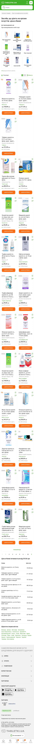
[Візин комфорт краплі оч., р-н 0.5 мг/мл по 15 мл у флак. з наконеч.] (25, 360)
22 (28, 554)
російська (16, 710)
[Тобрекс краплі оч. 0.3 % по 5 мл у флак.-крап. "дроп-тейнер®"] (8, 125)
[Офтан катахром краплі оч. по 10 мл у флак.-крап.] (25, 243)
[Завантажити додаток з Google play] (7, 690)
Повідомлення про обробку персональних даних (13, 718)
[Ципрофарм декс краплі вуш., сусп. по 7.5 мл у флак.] (25, 321)
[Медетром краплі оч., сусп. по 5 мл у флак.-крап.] (25, 516)
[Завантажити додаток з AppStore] (20, 690)
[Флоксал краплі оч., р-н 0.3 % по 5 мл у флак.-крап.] (8, 321)
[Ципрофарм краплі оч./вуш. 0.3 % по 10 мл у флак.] (8, 477)
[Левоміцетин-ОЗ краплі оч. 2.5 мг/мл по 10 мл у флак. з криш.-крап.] (25, 477)
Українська (5, 710)
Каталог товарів (6, 13)
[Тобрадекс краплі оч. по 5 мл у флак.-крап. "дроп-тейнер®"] (25, 86)
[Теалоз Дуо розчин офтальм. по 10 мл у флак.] (8, 166)
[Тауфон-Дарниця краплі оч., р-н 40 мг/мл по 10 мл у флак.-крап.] (8, 282)
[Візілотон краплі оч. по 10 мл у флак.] (8, 86)
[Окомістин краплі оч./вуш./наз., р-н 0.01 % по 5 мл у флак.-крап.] (8, 204)
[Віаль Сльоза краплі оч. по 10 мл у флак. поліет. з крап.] (8, 399)
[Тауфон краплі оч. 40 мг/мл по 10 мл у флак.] (8, 243)
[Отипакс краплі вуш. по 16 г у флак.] (25, 166)
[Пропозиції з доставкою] (2, 79)
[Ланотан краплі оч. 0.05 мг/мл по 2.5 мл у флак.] (8, 438)
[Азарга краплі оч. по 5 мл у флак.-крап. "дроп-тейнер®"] (25, 282)
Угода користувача (6, 715)
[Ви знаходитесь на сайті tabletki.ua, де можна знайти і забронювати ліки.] (9, 2)
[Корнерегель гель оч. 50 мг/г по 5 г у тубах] (25, 438)
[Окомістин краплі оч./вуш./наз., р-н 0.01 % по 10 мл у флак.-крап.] (8, 360)
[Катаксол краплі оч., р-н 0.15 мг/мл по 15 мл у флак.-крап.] (25, 399)
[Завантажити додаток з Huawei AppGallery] (7, 694)
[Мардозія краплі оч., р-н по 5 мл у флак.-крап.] (25, 204)
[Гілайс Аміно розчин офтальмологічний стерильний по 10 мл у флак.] (8, 516)
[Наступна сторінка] (32, 554)
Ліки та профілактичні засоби (20, 13)
